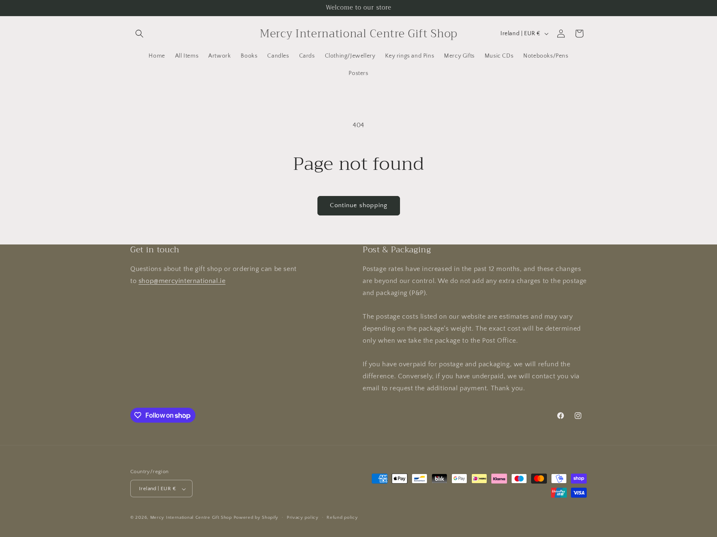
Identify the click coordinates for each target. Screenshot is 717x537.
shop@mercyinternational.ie (182, 281)
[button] (139, 33)
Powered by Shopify (256, 517)
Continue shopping (359, 205)
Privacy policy (303, 517)
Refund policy (342, 517)
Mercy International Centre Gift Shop (191, 517)
